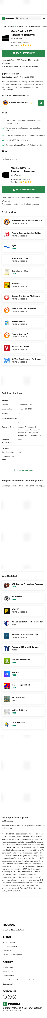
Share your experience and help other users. (20, 66)
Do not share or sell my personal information (19, 980)
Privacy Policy (8, 967)
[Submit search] (17, 18)
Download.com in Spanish (12, 955)
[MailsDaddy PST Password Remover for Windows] (5, 38)
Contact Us (7, 951)
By (16, 42)
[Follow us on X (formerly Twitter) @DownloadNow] (10, 997)
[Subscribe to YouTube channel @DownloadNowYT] (14, 997)
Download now (25, 53)
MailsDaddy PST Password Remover (23, 35)
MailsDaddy (8, 821)
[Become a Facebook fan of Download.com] (5, 997)
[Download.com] (8, 18)
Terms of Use (8, 971)
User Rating (15, 45)
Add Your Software (10, 946)
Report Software (25, 470)
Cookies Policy (8, 976)
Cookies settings (9, 984)
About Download (9, 942)
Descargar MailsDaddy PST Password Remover (21, 486)
